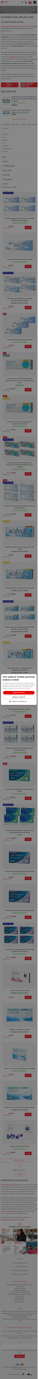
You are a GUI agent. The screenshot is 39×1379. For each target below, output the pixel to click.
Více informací (26, 688)
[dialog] (19, 689)
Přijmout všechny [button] (19, 692)
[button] (19, 701)
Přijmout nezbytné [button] (18, 697)
